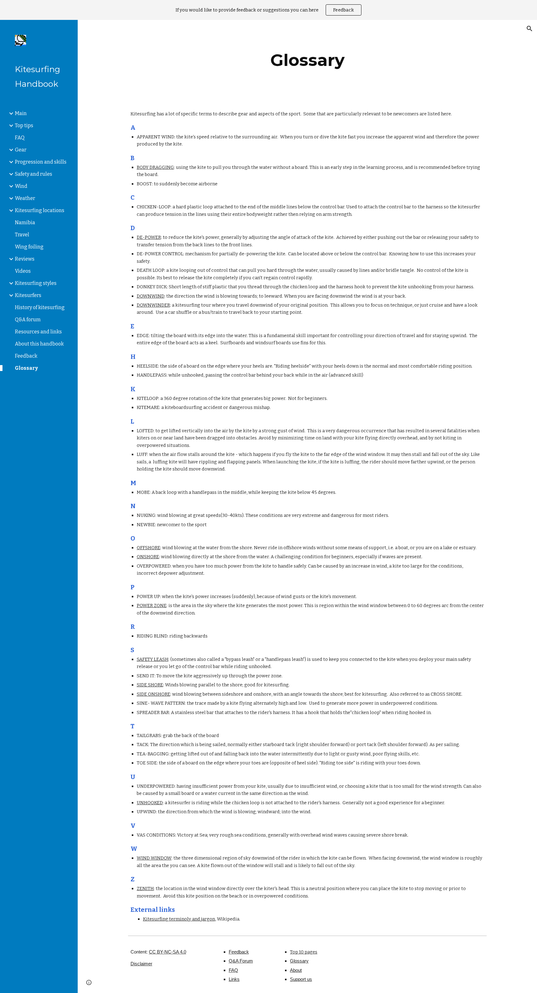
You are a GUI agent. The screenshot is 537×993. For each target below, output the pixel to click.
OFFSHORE (148, 547)
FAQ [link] (20, 138)
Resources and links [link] (38, 332)
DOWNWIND (150, 296)
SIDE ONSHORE (153, 694)
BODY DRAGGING (155, 167)
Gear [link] (20, 150)
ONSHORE (148, 556)
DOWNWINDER (153, 305)
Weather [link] (25, 198)
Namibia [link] (25, 222)
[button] (529, 28)
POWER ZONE (152, 605)
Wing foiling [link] (29, 247)
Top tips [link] (24, 125)
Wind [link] (21, 186)
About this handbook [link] (39, 344)
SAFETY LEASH (152, 659)
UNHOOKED (150, 802)
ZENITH (145, 888)
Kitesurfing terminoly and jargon (179, 919)
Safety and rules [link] (33, 174)
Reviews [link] (24, 259)
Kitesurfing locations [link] (39, 210)
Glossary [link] (26, 368)
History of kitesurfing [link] (40, 307)
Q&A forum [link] (28, 319)
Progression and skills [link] (41, 162)
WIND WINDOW (154, 858)
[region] (268, 10)
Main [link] (21, 113)
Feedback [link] (26, 356)
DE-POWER (149, 237)
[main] (307, 60)
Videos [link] (23, 271)
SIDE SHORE (150, 685)
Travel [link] (22, 235)
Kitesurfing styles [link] (36, 283)
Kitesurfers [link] (28, 295)
